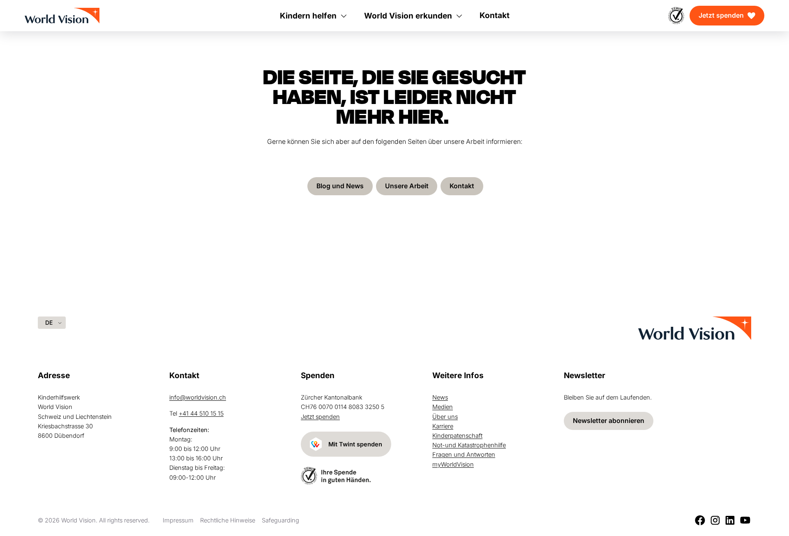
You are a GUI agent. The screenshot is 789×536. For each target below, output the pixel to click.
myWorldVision (453, 464)
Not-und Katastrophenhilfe (469, 444)
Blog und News (340, 186)
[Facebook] (700, 520)
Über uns (445, 416)
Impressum (178, 520)
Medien (442, 406)
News (440, 397)
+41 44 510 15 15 (201, 413)
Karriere (442, 426)
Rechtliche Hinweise (227, 520)
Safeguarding (280, 520)
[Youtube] (745, 520)
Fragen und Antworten (463, 454)
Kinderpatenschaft (457, 435)
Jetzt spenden (721, 15)
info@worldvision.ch (197, 397)
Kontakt (462, 186)
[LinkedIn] (730, 520)
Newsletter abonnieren (608, 421)
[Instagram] (715, 520)
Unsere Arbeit (407, 186)
